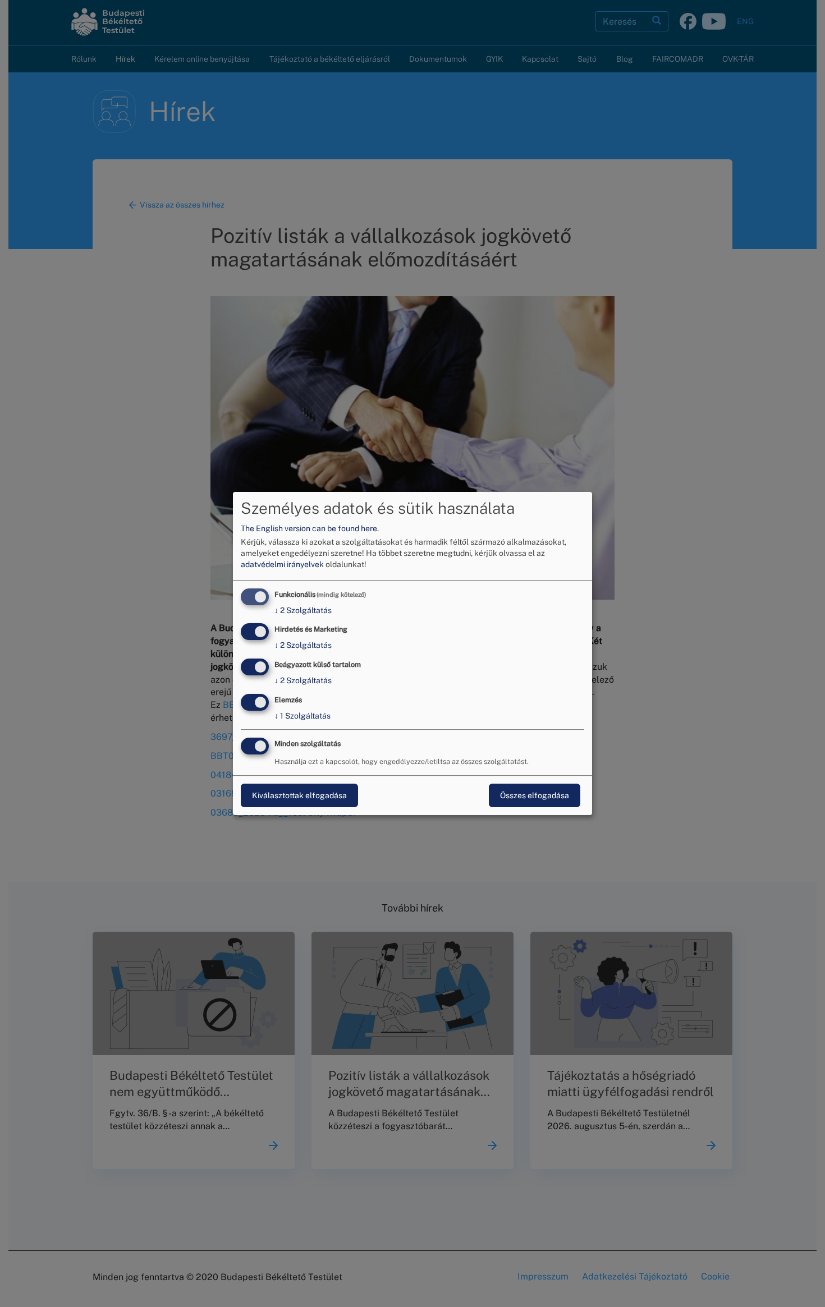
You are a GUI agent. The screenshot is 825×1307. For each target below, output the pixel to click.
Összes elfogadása (534, 795)
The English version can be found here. (310, 528)
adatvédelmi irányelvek (282, 564)
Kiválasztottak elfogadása (299, 795)
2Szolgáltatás (303, 610)
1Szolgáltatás (302, 715)
